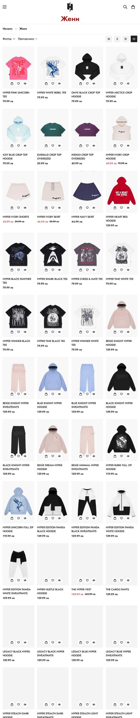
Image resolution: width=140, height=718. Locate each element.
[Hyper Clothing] (70, 7)
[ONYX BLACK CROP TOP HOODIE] (87, 68)
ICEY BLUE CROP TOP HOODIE (15, 156)
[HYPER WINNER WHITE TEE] (87, 316)
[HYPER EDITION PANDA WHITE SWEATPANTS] (18, 564)
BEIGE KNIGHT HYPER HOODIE (119, 343)
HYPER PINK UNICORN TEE (16, 94)
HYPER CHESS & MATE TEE (87, 279)
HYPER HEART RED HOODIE (117, 218)
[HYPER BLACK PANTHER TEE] (18, 254)
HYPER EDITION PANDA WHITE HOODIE (120, 529)
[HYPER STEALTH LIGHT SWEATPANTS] (121, 689)
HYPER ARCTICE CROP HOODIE (119, 94)
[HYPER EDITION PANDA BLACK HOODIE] (53, 502)
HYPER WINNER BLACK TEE (16, 343)
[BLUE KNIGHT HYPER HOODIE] (53, 378)
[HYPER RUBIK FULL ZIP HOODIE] (121, 440)
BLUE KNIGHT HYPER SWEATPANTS (83, 405)
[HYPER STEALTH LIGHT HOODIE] (87, 689)
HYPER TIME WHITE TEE (119, 279)
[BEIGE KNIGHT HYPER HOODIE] (121, 316)
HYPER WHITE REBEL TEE (51, 92)
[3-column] (125, 39)
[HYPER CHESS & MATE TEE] (87, 254)
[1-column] (109, 39)
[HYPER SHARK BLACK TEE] (53, 254)
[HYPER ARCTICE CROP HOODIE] (121, 68)
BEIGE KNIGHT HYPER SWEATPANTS (15, 405)
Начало (7, 29)
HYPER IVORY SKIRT (48, 217)
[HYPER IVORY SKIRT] (53, 192)
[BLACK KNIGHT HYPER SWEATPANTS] (18, 440)
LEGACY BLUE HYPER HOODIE (83, 653)
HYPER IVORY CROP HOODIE (117, 156)
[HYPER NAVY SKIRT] (87, 192)
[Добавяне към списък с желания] (18, 84)
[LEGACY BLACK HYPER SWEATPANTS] (53, 626)
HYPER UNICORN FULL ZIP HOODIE (18, 529)
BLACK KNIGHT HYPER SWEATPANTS (16, 467)
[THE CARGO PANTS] (121, 564)
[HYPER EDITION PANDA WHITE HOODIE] (121, 502)
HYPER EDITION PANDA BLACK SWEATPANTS (85, 529)
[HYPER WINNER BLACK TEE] (18, 316)
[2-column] (117, 39)
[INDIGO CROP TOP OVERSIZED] (87, 130)
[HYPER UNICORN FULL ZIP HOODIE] (18, 502)
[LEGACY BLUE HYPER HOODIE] (87, 626)
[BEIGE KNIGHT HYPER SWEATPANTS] (18, 378)
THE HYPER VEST (81, 589)
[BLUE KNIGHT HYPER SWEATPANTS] (87, 378)
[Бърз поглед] (25, 84)
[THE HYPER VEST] (87, 564)
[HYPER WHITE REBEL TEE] (53, 68)
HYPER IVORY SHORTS (16, 217)
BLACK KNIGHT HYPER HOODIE (119, 405)
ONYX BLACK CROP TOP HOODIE (85, 94)
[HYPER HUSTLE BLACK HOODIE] (53, 564)
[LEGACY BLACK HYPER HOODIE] (18, 626)
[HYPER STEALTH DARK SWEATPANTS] (53, 689)
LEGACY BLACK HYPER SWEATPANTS (50, 653)
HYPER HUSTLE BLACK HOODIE (50, 591)
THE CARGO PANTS (117, 589)
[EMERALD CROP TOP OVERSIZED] (53, 130)
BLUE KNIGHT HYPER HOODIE (49, 405)
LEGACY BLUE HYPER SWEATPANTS (118, 653)
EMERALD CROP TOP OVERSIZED (49, 156)
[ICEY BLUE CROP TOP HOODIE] (18, 130)
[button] (133, 7)
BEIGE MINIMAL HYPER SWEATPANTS (85, 467)
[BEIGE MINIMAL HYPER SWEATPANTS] (87, 440)
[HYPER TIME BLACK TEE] (53, 316)
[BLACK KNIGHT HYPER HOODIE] (121, 378)
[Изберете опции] (12, 84)
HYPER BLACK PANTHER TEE (17, 281)
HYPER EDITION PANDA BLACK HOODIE (51, 529)
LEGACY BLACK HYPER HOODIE (16, 653)
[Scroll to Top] (133, 698)
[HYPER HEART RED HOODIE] (121, 192)
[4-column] (134, 39)
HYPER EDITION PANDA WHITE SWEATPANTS (17, 591)
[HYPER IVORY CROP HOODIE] (121, 130)
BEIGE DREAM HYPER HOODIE (49, 467)
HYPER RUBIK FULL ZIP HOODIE (119, 467)
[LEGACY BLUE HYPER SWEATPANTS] (121, 626)
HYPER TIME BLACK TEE (51, 341)
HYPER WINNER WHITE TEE (85, 343)
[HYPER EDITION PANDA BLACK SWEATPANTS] (87, 502)
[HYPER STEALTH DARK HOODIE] (18, 689)
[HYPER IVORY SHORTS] (18, 192)
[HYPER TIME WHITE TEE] (121, 254)
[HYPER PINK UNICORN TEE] (18, 68)
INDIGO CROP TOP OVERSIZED (82, 156)
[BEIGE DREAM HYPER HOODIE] (53, 440)
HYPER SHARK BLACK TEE (52, 279)
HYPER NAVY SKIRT (82, 217)
